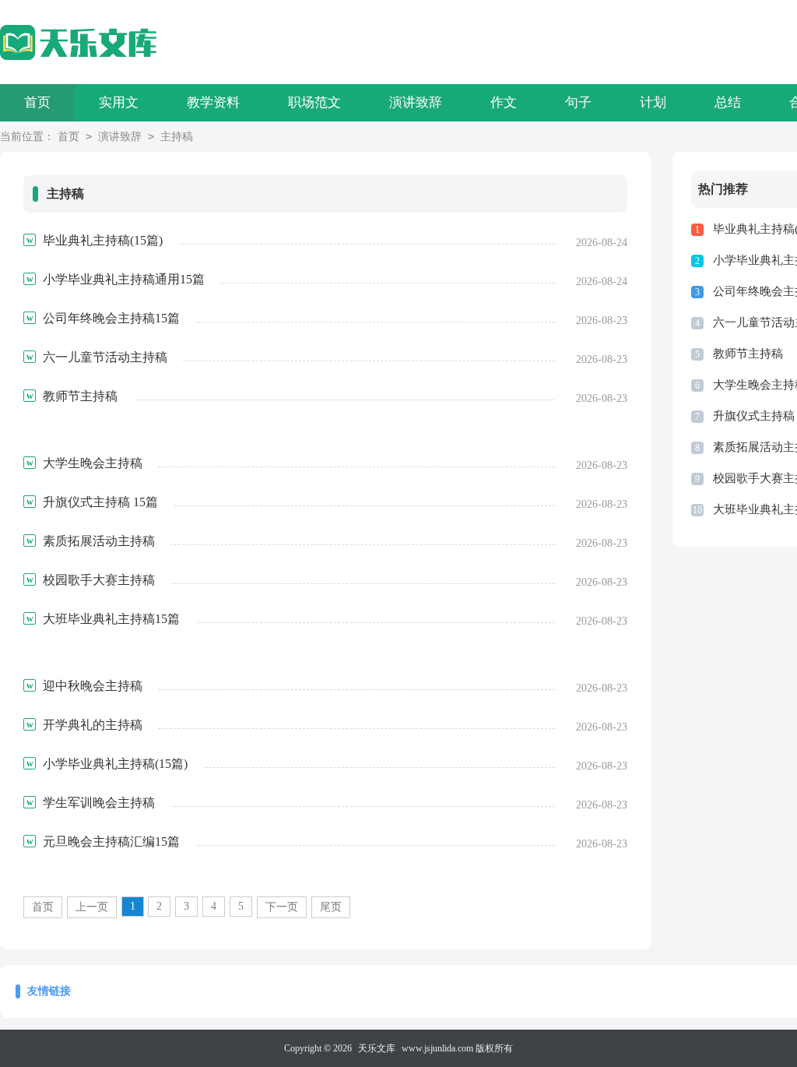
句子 (578, 102)
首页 (37, 102)
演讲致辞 (415, 102)
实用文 (119, 102)
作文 (503, 102)
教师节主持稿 (748, 353)
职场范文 (314, 102)
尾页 (331, 907)
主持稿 (176, 137)
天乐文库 (376, 1048)
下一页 (281, 907)
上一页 (91, 907)
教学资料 (213, 102)
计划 (653, 102)
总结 (727, 102)
